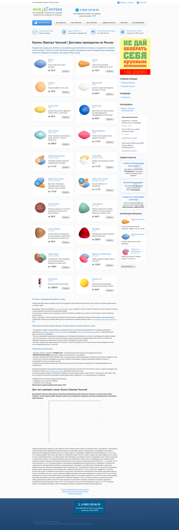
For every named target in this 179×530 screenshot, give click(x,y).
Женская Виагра (98, 130)
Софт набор (96, 155)
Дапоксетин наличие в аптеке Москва (75, 492)
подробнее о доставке (129, 138)
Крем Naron (52, 279)
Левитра (51, 82)
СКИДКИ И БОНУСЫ (108, 23)
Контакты (143, 2)
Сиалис (95, 59)
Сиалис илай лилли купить (54, 371)
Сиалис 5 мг (97, 279)
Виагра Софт (97, 82)
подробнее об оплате (129, 151)
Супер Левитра (54, 229)
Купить (66, 71)
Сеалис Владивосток (75, 494)
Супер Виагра (97, 203)
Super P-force (53, 130)
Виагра (51, 59)
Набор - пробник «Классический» (127, 109)
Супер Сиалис (53, 203)
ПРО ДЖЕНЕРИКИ (138, 23)
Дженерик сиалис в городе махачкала (54, 332)
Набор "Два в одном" (56, 178)
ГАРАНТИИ (123, 23)
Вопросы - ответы (126, 2)
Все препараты (44, 23)
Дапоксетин (96, 105)
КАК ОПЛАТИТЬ (76, 23)
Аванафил (96, 229)
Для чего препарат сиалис (64, 309)
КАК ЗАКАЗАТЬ (61, 23)
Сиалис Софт (53, 105)
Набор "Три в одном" (100, 178)
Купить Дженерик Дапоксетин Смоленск (75, 489)
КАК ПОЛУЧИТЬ (91, 23)
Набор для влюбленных (101, 254)
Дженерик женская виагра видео (89, 332)
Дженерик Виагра (128, 82)
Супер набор (53, 254)
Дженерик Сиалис (128, 86)
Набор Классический (56, 155)
